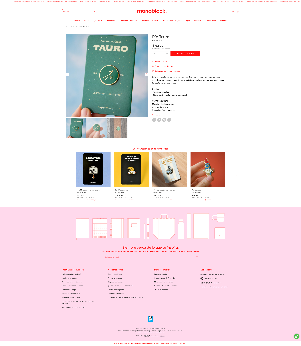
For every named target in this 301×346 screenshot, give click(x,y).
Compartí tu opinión (116, 293)
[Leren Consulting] (158, 336)
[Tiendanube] (143, 336)
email (225, 287)
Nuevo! (77, 21)
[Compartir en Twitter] (159, 120)
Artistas (223, 21)
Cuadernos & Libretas (128, 21)
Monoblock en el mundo (163, 282)
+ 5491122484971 (210, 279)
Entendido (183, 343)
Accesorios (198, 21)
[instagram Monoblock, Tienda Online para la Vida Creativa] (201, 283)
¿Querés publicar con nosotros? (120, 286)
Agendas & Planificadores (104, 21)
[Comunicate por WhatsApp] (296, 336)
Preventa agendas (115, 278)
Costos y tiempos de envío (72, 286)
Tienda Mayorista (161, 290)
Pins (80, 26)
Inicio (67, 26)
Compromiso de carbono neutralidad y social (125, 297)
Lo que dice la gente (116, 290)
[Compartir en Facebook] (154, 120)
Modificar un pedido (69, 278)
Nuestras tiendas (161, 274)
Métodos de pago (69, 290)
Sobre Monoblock (115, 274)
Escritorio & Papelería (150, 21)
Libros (86, 21)
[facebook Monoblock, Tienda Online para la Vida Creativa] (204, 283)
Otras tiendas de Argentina (165, 278)
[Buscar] (94, 11)
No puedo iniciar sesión (71, 297)
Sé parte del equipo (115, 282)
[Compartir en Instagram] (164, 120)
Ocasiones (211, 21)
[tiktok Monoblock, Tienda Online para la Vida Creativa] (207, 283)
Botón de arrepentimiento (72, 282)
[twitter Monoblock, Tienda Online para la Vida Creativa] (209, 283)
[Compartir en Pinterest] (169, 120)
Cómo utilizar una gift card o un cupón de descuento (78, 302)
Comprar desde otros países (165, 286)
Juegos (187, 21)
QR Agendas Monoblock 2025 (73, 307)
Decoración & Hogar (171, 21)
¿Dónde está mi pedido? (71, 274)
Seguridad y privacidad (71, 293)
